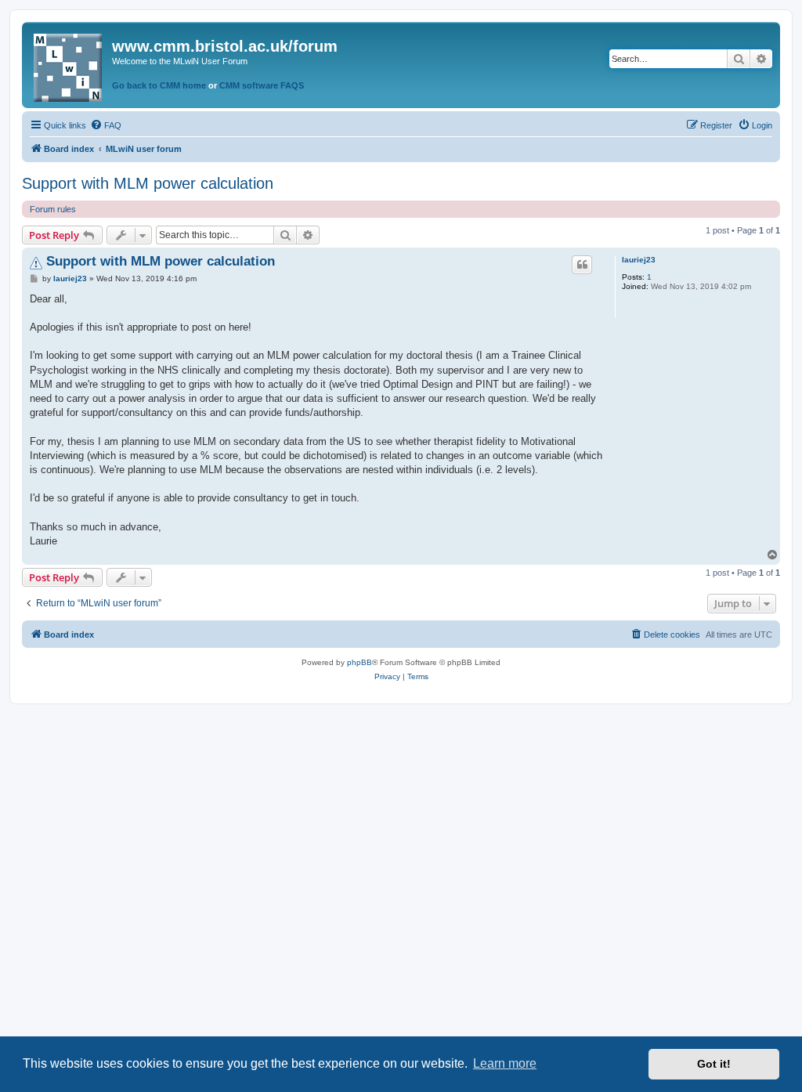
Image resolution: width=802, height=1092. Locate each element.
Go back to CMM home (159, 85)
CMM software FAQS (261, 85)
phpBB (359, 662)
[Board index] (69, 64)
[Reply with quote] (582, 264)
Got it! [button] (714, 1064)
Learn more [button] (504, 1063)
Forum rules (53, 209)
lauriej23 (639, 259)
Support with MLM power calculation (147, 183)
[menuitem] (105, 125)
